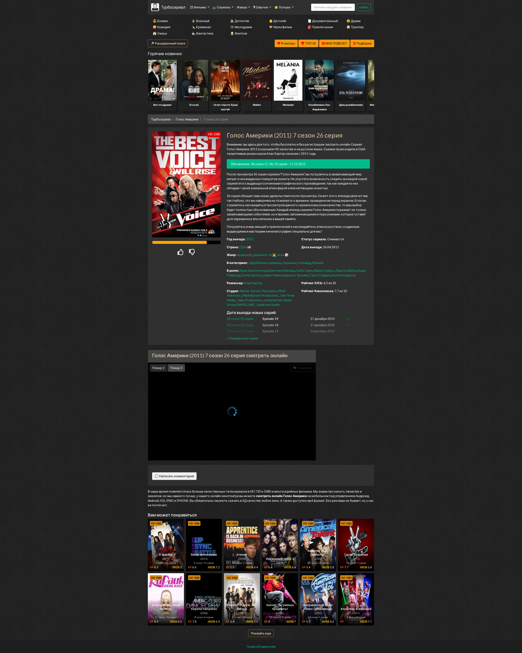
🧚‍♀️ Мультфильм (280, 27)
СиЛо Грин (304, 270)
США (243, 247)
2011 (249, 239)
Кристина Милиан (282, 270)
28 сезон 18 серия (240, 325)
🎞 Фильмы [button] (198, 7)
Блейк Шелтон (252, 275)
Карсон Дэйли (346, 270)
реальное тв (262, 255)
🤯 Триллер (355, 27)
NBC (252, 304)
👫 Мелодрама (241, 27)
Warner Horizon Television (257, 291)
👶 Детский (277, 21)
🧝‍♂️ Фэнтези (238, 33)
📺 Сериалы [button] (221, 7)
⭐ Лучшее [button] (282, 7)
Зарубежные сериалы (265, 263)
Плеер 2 (158, 368)
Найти (363, 7)
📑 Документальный (321, 21)
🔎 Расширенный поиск (167, 43)
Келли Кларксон (344, 275)
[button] (242, 338)
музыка (242, 255)
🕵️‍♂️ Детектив (239, 21)
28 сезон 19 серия (240, 318)
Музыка (317, 263)
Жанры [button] (242, 7)
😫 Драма (353, 21)
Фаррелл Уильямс (296, 275)
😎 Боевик (160, 21)
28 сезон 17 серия (240, 331)
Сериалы (289, 263)
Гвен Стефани (320, 275)
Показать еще (261, 633)
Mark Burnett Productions (260, 295)
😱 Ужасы (160, 33)
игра (280, 255)
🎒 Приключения (320, 27)
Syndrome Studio (268, 304)
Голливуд (304, 263)
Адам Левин (273, 275)
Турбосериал (173, 7)
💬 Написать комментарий (174, 476)
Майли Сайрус (324, 270)
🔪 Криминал (201, 27)
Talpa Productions (249, 300)
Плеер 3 (176, 368)
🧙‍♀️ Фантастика (202, 33)
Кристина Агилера (253, 270)
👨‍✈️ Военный (200, 21)
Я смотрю (304, 368)
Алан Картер (253, 283)
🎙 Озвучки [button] (261, 7)
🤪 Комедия (161, 27)
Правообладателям (261, 646)
